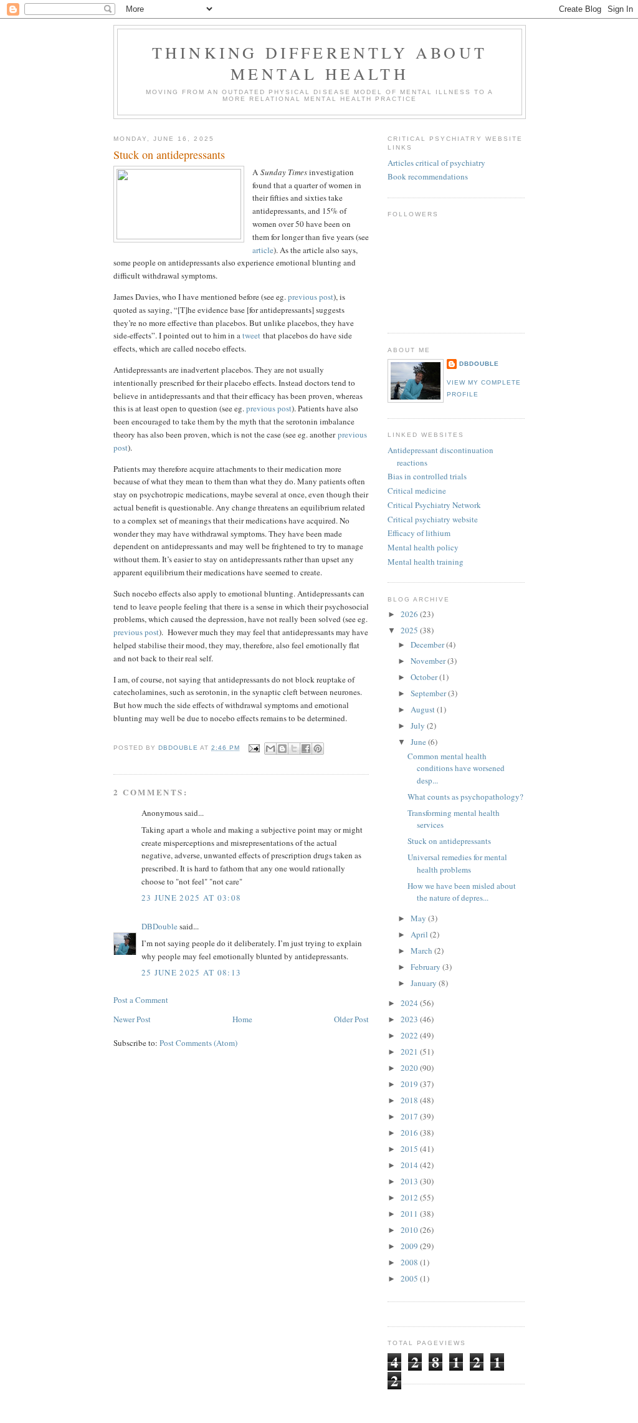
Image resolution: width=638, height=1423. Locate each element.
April (420, 934)
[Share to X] (294, 748)
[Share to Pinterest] (318, 748)
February (426, 966)
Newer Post (132, 1019)
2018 (410, 1100)
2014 (410, 1165)
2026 (410, 614)
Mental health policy (423, 547)
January (425, 983)
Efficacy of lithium (419, 533)
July (419, 725)
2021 (410, 1051)
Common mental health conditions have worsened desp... (456, 768)
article (263, 250)
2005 (410, 1278)
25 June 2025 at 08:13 (191, 972)
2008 (410, 1262)
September (429, 693)
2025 (410, 630)
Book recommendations (428, 176)
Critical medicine (417, 490)
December (428, 644)
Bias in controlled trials (427, 476)
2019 (410, 1084)
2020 (410, 1067)
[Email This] (270, 748)
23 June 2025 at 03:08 (191, 897)
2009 (410, 1246)
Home (242, 1019)
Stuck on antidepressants (449, 840)
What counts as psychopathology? (465, 796)
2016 (410, 1132)
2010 (410, 1229)
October (425, 677)
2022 (410, 1035)
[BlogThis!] (282, 748)
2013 (410, 1181)
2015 (410, 1148)
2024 (410, 1003)
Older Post (351, 1019)
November (429, 660)
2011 (410, 1213)
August (424, 709)
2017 (410, 1116)
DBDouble (159, 926)
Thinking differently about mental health (319, 63)
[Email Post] (253, 747)
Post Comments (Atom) (198, 1042)
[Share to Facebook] (306, 748)
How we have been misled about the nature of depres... (461, 892)
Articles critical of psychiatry (436, 162)
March (422, 950)
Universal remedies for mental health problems (457, 863)
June (419, 741)
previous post (310, 296)
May (419, 918)
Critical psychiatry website (433, 519)
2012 (410, 1197)
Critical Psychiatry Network (434, 504)
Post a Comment (140, 999)
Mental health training (426, 561)
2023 (410, 1019)
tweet (251, 335)
